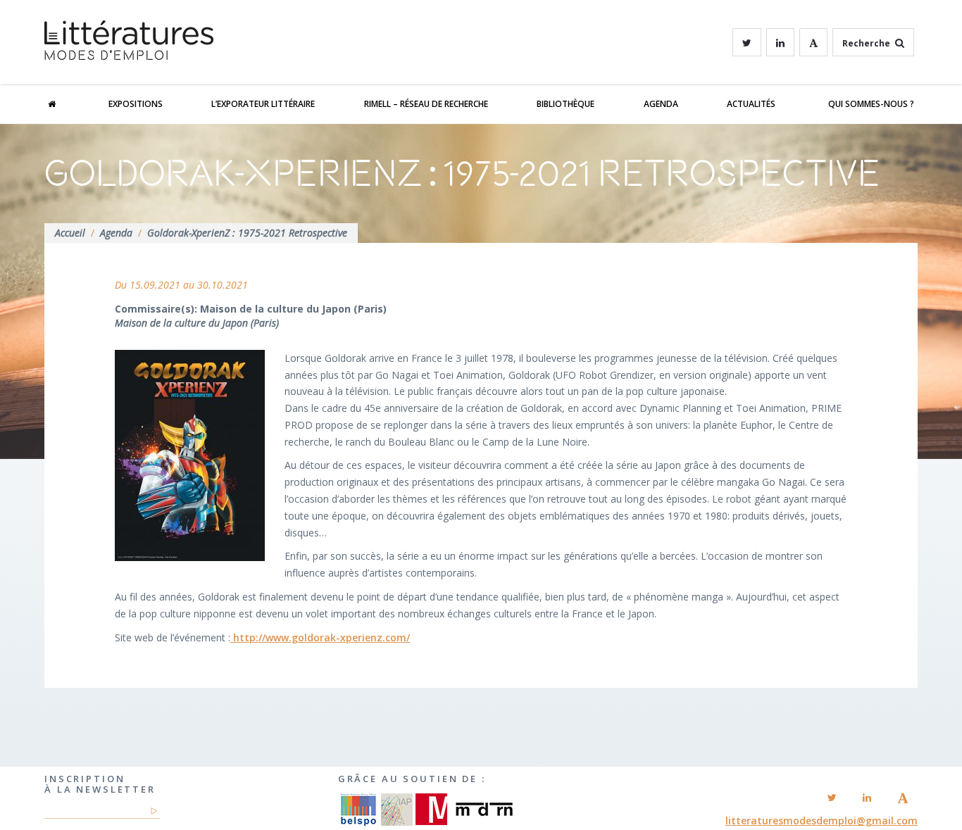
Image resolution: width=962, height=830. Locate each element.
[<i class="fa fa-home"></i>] (66, 104)
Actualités (751, 104)
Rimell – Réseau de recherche (426, 104)
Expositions (135, 104)
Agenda (661, 104)
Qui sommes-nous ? (871, 104)
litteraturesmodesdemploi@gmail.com (821, 820)
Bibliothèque (565, 104)
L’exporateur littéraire (263, 104)
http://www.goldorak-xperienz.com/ (320, 637)
